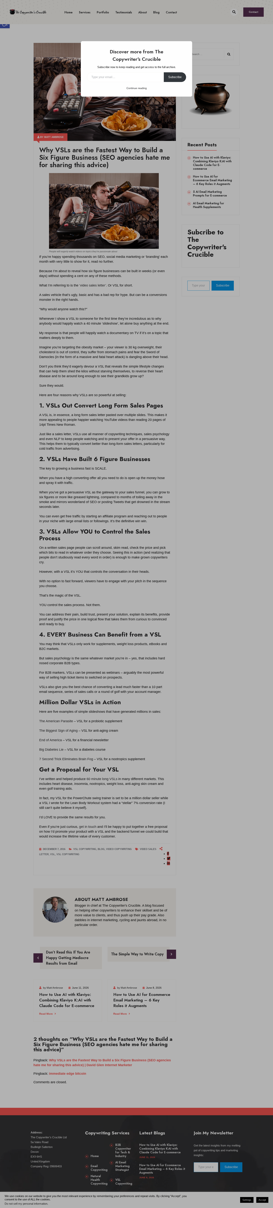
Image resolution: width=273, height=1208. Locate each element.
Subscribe (175, 77)
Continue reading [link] (136, 88)
